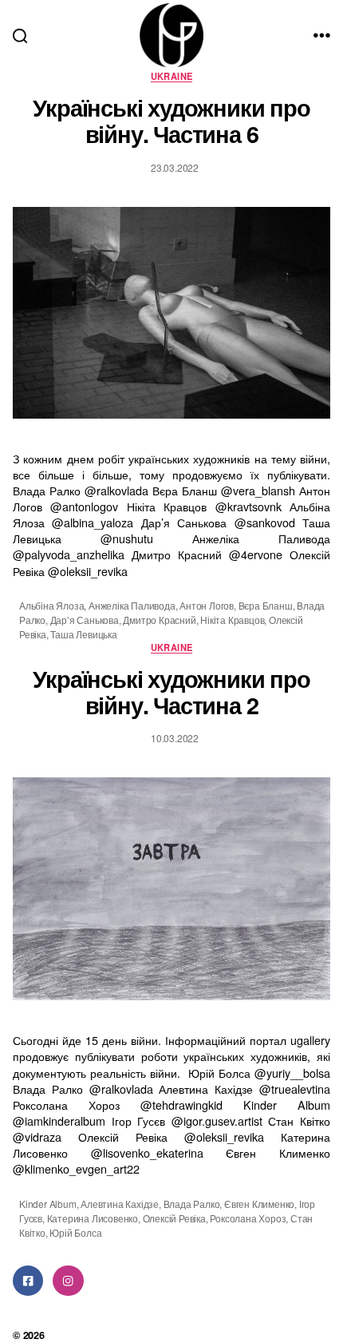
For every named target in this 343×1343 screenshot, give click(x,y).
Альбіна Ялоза (51, 605)
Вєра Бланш (266, 605)
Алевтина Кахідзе (120, 1203)
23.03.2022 (175, 167)
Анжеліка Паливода (132, 605)
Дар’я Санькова (84, 619)
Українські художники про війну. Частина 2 (171, 691)
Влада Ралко (192, 1203)
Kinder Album (48, 1203)
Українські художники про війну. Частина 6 (171, 120)
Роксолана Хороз (248, 1218)
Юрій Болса (75, 1232)
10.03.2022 (175, 738)
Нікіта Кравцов (232, 619)
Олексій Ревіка (174, 1218)
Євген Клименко (259, 1203)
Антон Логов (206, 605)
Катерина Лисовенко (92, 1218)
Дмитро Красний (159, 619)
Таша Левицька (83, 634)
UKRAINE (172, 76)
